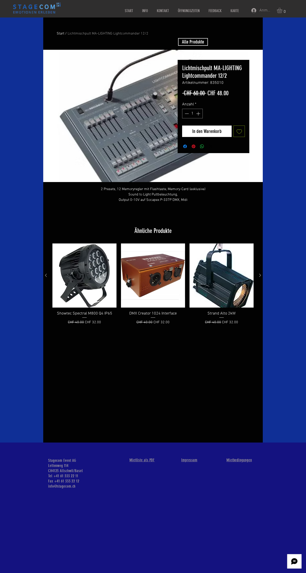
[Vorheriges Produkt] (46, 275)
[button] (283, 10)
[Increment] (198, 113)
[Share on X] (210, 146)
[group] (153, 286)
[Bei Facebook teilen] (185, 146)
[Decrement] (186, 113)
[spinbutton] (192, 113)
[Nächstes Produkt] (260, 275)
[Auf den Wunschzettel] (239, 131)
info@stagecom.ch (61, 486)
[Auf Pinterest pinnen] (193, 146)
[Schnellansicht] (84, 275)
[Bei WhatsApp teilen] (202, 146)
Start (60, 33)
